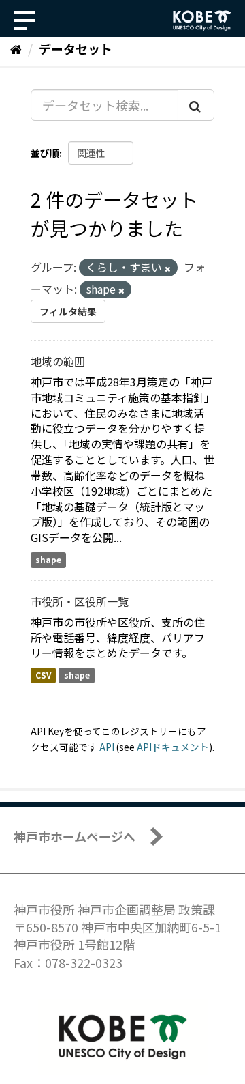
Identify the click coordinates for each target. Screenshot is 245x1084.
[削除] (168, 268)
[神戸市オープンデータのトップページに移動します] (202, 20)
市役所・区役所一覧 (80, 601)
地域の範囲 (58, 361)
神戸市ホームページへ (74, 836)
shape (48, 559)
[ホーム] (16, 48)
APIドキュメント (173, 747)
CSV (43, 675)
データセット (75, 48)
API (106, 747)
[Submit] (196, 105)
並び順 (45, 153)
